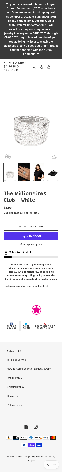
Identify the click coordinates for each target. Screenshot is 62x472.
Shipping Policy (15, 386)
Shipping (8, 212)
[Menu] (56, 67)
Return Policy (14, 377)
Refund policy (14, 405)
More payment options (31, 244)
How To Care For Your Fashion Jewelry (29, 368)
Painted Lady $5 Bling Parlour (15, 66)
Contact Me (13, 396)
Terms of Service (16, 359)
